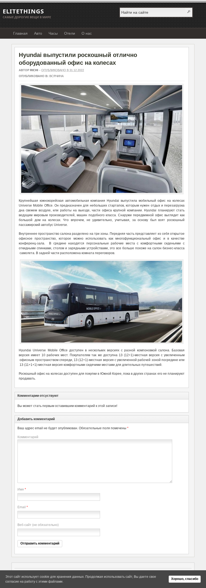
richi (34, 70)
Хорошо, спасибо (184, 579)
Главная (20, 33)
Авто (38, 33)
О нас (87, 33)
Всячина (56, 76)
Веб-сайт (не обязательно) (38, 525)
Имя (20, 489)
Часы (53, 33)
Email (21, 507)
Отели (69, 33)
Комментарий (27, 437)
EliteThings (23, 11)
